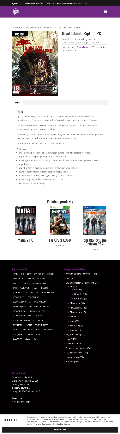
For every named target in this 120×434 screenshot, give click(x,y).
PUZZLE (29, 325)
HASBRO (44, 288)
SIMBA (38, 329)
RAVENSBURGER (41, 325)
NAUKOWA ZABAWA (21, 320)
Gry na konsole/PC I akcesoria (39, 27)
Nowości (78, 294)
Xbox (72, 321)
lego (25, 292)
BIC (22, 274)
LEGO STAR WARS (20, 311)
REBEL (15, 329)
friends (35, 288)
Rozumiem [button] (60, 429)
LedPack (16, 292)
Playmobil (70, 343)
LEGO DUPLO (18, 297)
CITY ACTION (39, 274)
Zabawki (70, 361)
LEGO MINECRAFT (41, 302)
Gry (59, 27)
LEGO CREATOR (47, 292)
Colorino (30, 278)
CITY (29, 274)
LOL (30, 315)
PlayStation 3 (76, 307)
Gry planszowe (73, 334)
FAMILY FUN (25, 288)
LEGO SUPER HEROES (38, 311)
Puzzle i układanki (74, 352)
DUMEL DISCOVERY (41, 283)
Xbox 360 (74, 325)
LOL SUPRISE (40, 315)
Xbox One (74, 330)
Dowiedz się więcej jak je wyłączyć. (56, 424)
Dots (68, 278)
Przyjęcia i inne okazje (76, 348)
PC (55, 27)
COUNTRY (17, 283)
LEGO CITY (34, 292)
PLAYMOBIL (18, 325)
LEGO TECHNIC (19, 315)
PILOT (40, 320)
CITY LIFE (50, 274)
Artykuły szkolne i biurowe (78, 273)
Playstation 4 (76, 312)
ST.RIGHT (29, 334)
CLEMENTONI (18, 278)
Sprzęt (73, 316)
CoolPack (41, 278)
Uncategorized (72, 357)
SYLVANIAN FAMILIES (21, 339)
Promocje (79, 298)
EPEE (15, 288)
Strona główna (18, 27)
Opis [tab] (17, 102)
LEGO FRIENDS (33, 297)
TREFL (35, 339)
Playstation (75, 303)
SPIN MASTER (48, 329)
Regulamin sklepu (22, 401)
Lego (68, 339)
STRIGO (39, 334)
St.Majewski (18, 334)
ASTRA (15, 274)
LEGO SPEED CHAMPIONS (39, 306)
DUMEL (27, 283)
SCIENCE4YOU (26, 329)
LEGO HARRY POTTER (22, 302)
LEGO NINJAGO (19, 306)
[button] (53, 35)
